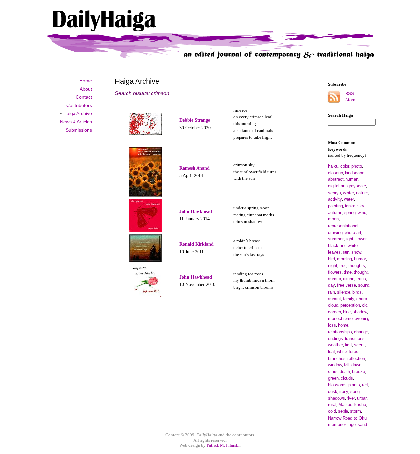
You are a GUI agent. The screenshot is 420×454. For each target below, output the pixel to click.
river (351, 398)
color (344, 166)
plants (354, 384)
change (361, 331)
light (349, 239)
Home (85, 80)
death (345, 371)
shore (361, 298)
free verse (346, 285)
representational (343, 225)
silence (343, 292)
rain (331, 292)
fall (346, 364)
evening (362, 318)
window (335, 364)
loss (332, 325)
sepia (343, 411)
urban (362, 398)
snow (356, 252)
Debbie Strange (194, 120)
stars (333, 371)
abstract (336, 179)
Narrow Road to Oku (347, 418)
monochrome (340, 318)
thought (361, 272)
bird (331, 259)
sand (362, 424)
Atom (350, 99)
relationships (340, 331)
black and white (343, 245)
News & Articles (76, 121)
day (331, 285)
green (333, 378)
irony (343, 391)
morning (344, 259)
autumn (335, 212)
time (348, 272)
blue (347, 311)
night (332, 265)
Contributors (79, 105)
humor (360, 259)
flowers (335, 272)
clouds (347, 378)
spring (350, 212)
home (343, 325)
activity (335, 199)
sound (363, 285)
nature (362, 192)
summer (336, 239)
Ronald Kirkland (196, 244)
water (349, 199)
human (352, 179)
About (86, 89)
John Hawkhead (195, 211)
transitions (355, 338)
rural (332, 404)
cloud (333, 305)
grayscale (356, 185)
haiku (333, 166)
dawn (356, 364)
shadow (360, 311)
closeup (335, 172)
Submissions (79, 130)
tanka (350, 205)
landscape (354, 172)
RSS (349, 93)
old (365, 305)
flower (361, 239)
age (352, 424)
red (365, 384)
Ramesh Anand (194, 168)
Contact (84, 97)
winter (348, 192)
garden (334, 311)
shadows (336, 398)
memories (337, 424)
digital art (337, 185)
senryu (334, 192)
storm (355, 411)
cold (332, 411)
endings (335, 338)
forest (354, 351)
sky (360, 205)
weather (335, 344)
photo (356, 166)
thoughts (356, 265)
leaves (334, 252)
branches (337, 358)
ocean (348, 278)
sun (346, 252)
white (342, 351)
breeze (358, 371)
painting (335, 205)
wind (362, 212)
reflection (356, 358)
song (355, 391)
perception (350, 305)
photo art (353, 232)
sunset (334, 298)
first (348, 344)
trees (361, 278)
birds (357, 292)
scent (359, 344)
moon (333, 219)
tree (342, 265)
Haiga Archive (77, 113)
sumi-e (334, 278)
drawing (335, 232)
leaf (331, 351)
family (348, 298)
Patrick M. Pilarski (223, 445)
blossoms (337, 384)
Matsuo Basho (352, 404)
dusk (332, 391)
